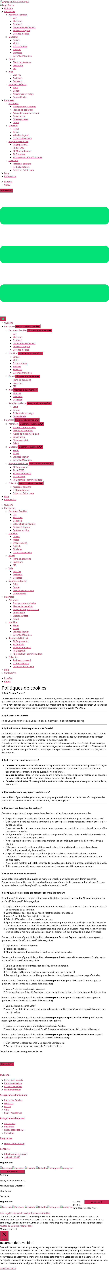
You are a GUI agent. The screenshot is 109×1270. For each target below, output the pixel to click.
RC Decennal (19, 154)
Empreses (9, 100)
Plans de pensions (22, 62)
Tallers (16, 132)
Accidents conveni (22, 163)
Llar (14, 17)
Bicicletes (17, 52)
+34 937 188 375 (12, 1157)
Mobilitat (13, 36)
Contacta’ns (10, 176)
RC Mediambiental (22, 151)
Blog (6, 173)
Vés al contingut (21, 1)
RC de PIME (18, 147)
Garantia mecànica (22, 55)
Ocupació (17, 24)
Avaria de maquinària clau (26, 113)
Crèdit (16, 122)
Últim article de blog (14, 1143)
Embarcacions (20, 46)
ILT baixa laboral (21, 166)
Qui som (8, 8)
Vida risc (17, 74)
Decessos (17, 81)
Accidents (17, 78)
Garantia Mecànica (22, 138)
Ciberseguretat (20, 119)
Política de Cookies (40, 1213)
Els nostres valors (13, 1083)
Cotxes (16, 40)
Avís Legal (5, 1213)
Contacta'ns (7, 1064)
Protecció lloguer (21, 30)
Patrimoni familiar (13, 1100)
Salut (15, 87)
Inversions (18, 65)
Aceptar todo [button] (26, 1225)
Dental (16, 90)
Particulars (9, 11)
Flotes (16, 128)
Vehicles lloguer (21, 135)
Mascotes (17, 21)
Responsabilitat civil (18, 141)
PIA (14, 68)
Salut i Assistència (17, 84)
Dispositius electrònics (24, 27)
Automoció (9, 1123)
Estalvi (12, 59)
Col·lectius (13, 160)
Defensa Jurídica (21, 33)
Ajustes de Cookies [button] (9, 1225)
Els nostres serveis (13, 1080)
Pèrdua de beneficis (23, 109)
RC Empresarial (20, 144)
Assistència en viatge (23, 93)
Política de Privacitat (20, 1213)
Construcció (19, 116)
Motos (16, 43)
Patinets (17, 49)
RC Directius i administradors (27, 157)
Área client (6, 190)
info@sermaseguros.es (16, 1154)
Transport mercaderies (24, 106)
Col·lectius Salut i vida (23, 170)
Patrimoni (13, 103)
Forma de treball (12, 1089)
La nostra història (13, 1086)
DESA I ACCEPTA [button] (8, 1268)
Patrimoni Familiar (18, 14)
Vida (11, 71)
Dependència (19, 97)
